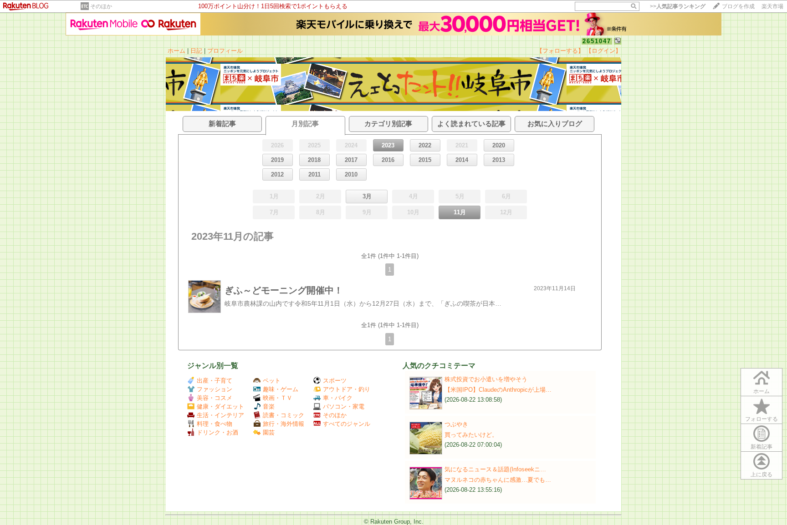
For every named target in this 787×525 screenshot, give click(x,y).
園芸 (269, 432)
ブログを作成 (738, 6)
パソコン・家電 (343, 406)
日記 (196, 50)
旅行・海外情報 (283, 423)
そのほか (101, 6)
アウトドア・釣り (346, 389)
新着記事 (761, 447)
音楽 (269, 406)
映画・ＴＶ (277, 397)
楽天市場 (772, 6)
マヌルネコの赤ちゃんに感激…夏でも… (498, 479)
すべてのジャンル (346, 423)
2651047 (597, 41)
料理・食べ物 (214, 423)
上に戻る (761, 474)
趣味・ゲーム (280, 389)
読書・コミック (283, 415)
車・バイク (338, 397)
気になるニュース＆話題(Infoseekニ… (495, 469)
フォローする (761, 419)
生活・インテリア (220, 415)
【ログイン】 (603, 50)
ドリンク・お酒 (217, 432)
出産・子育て (214, 380)
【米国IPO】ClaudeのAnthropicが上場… (498, 389)
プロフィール (225, 50)
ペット (272, 380)
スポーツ (335, 380)
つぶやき (456, 424)
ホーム (176, 50)
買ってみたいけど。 (471, 434)
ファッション (214, 389)
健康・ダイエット (220, 406)
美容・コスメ (214, 397)
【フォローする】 (560, 50)
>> (677, 6)
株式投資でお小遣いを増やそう (486, 379)
